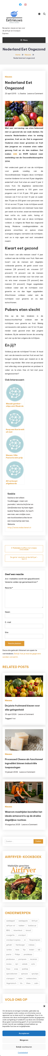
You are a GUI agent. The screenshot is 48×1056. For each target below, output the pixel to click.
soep (16, 969)
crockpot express (13, 940)
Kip (24, 950)
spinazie (24, 974)
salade (24, 964)
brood (28, 930)
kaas (17, 950)
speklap (25, 969)
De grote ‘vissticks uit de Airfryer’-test (24, 558)
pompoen (22, 959)
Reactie (9, 588)
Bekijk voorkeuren (24, 1047)
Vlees (28, 983)
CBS (15, 154)
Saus (8, 969)
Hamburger (20, 945)
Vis (21, 983)
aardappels (23, 921)
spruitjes (35, 974)
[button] (44, 1006)
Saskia (23, 93)
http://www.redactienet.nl (19, 527)
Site (6, 632)
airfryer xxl (10, 926)
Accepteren (24, 1033)
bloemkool (18, 930)
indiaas (31, 945)
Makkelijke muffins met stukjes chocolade (25, 549)
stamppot (10, 978)
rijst (16, 964)
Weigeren (24, 1040)
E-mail (8, 622)
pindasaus (10, 959)
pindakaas (28, 954)
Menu (25, 40)
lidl (39, 950)
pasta (8, 954)
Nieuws (8, 77)
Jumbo (9, 950)
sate (33, 964)
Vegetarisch (11, 983)
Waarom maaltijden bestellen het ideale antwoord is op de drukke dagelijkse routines (23, 815)
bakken (21, 926)
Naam (7, 612)
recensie (33, 959)
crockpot (22, 935)
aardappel (10, 921)
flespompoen (34, 940)
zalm (36, 983)
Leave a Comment (35, 93)
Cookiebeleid (23, 1053)
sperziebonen (11, 974)
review (9, 964)
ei (25, 940)
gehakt (9, 945)
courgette (10, 935)
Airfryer (35, 921)
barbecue (32, 926)
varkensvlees (31, 978)
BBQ (8, 930)
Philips (17, 954)
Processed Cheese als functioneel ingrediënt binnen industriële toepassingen (24, 763)
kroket (31, 950)
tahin (20, 978)
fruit (14, 718)
